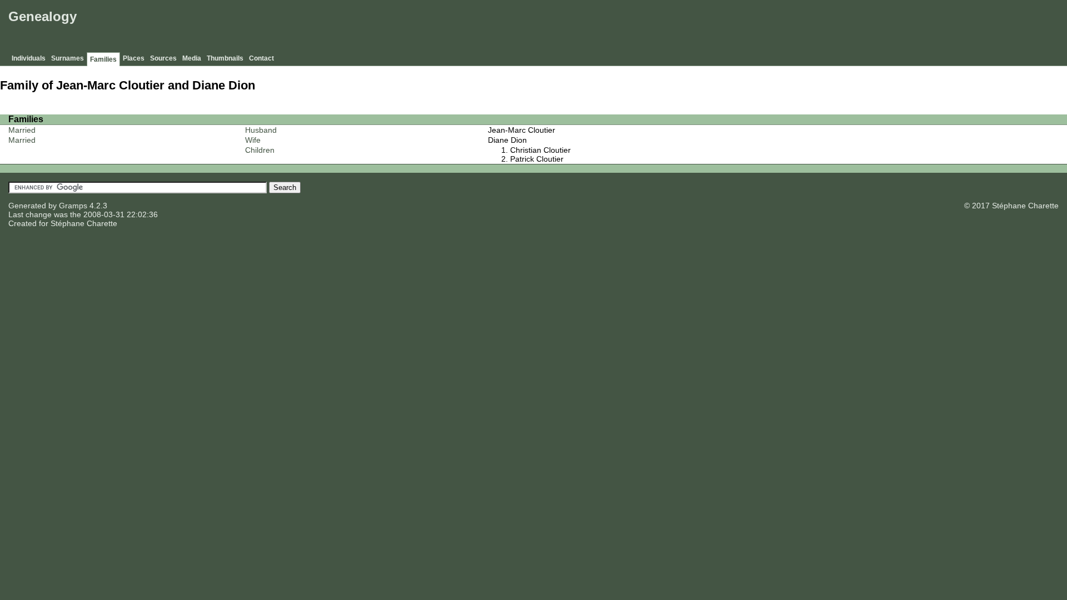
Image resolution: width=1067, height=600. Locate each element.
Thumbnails (225, 58)
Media (191, 58)
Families (103, 59)
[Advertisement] (862, 28)
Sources (163, 58)
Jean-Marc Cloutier (521, 130)
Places (133, 58)
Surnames (67, 58)
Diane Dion (507, 140)
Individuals (29, 58)
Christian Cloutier (540, 150)
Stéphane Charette (84, 223)
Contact (261, 58)
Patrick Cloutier (537, 158)
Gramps (73, 205)
